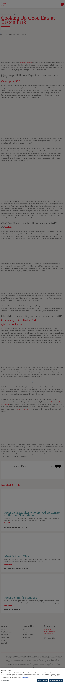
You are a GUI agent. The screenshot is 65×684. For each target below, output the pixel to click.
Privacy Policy (25, 677)
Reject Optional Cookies (56, 680)
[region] (32, 676)
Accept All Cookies (42, 680)
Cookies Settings (5, 680)
